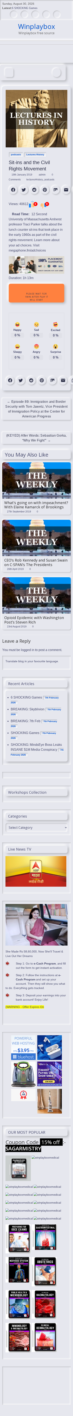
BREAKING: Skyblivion (27, 709)
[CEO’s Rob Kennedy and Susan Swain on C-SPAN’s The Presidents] (36, 521)
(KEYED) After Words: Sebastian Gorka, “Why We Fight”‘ (36, 438)
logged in (27, 650)
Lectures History (35, 154)
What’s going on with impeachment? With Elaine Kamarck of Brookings (36, 505)
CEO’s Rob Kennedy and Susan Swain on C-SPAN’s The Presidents (36, 562)
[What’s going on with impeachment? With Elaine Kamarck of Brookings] (36, 464)
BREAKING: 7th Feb (25, 721)
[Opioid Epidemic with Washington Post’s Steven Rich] (36, 579)
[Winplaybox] (9, 72)
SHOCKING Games (25, 733)
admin (42, 174)
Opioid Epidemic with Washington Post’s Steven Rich (34, 620)
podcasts (16, 154)
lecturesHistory (34, 179)
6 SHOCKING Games (25, 8)
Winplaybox (36, 26)
